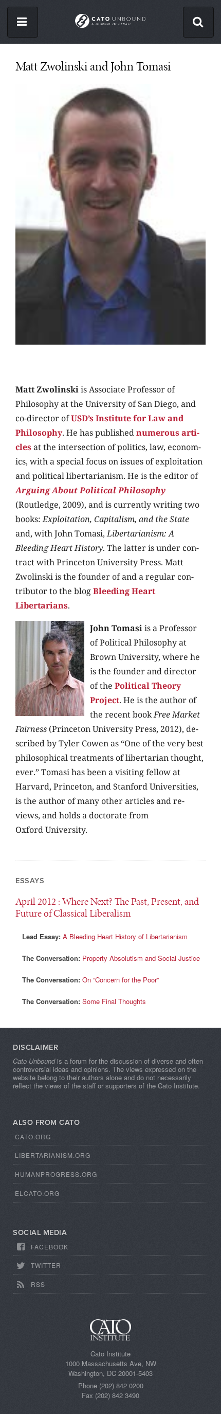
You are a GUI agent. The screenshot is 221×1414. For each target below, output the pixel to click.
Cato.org (33, 1136)
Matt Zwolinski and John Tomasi (93, 66)
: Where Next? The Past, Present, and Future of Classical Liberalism (107, 907)
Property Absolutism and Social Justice (141, 958)
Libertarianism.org (52, 1155)
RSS (38, 1284)
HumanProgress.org (56, 1174)
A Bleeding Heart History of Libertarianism (125, 936)
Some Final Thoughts (114, 1001)
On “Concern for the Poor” (120, 980)
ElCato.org (37, 1193)
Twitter (46, 1265)
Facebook (49, 1246)
